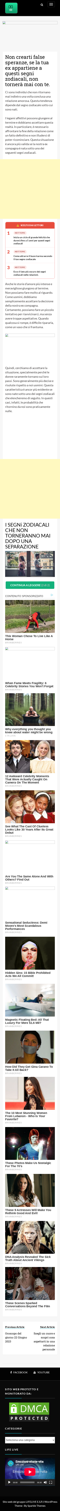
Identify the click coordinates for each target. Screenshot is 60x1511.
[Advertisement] (30, 189)
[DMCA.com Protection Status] (29, 1411)
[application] (30, 1472)
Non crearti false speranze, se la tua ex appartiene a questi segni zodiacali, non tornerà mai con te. (27, 70)
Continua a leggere (30, 585)
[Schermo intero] (50, 1482)
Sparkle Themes (37, 1505)
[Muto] (45, 1482)
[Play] (9, 1482)
